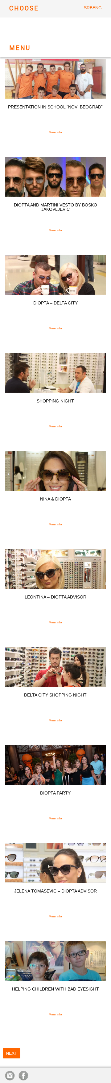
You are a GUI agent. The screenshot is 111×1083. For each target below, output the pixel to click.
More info (55, 132)
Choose (24, 8)
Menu (20, 48)
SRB (88, 7)
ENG (97, 7)
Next (11, 1053)
